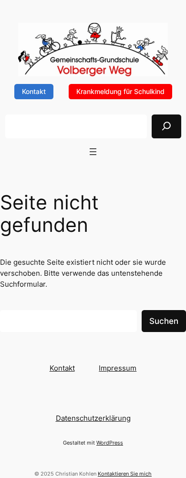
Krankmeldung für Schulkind (120, 91)
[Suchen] (166, 126)
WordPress (109, 442)
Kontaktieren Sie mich (125, 473)
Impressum (117, 368)
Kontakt (34, 91)
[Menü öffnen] (93, 151)
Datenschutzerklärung (93, 418)
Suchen (163, 321)
